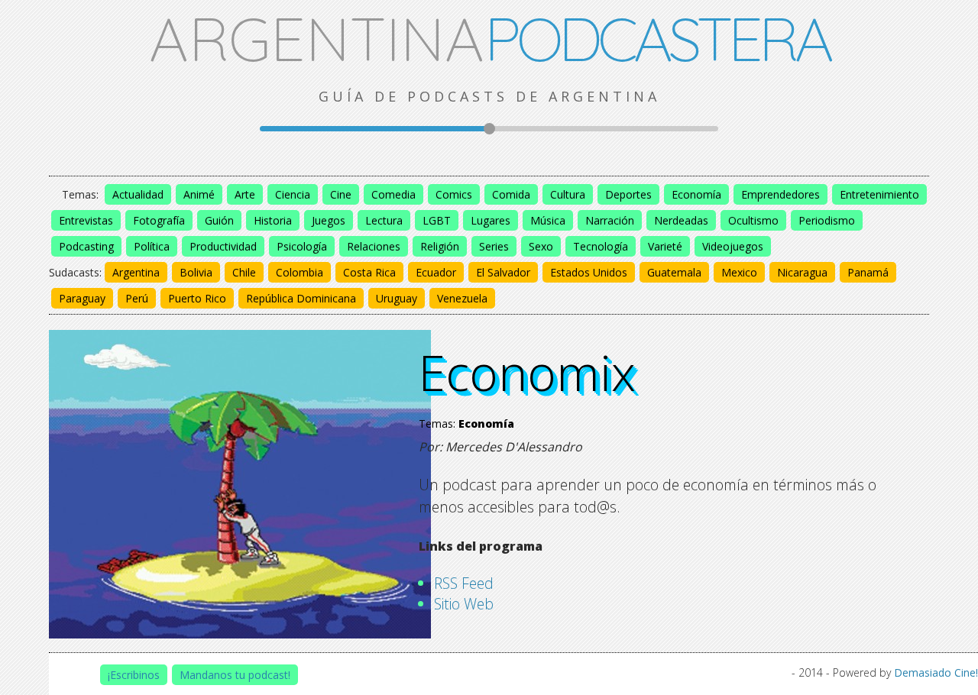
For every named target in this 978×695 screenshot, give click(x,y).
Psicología (302, 246)
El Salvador (503, 272)
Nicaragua (802, 272)
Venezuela (462, 298)
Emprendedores (780, 194)
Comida (511, 194)
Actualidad (138, 194)
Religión (439, 246)
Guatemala (674, 272)
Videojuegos (732, 246)
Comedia (393, 194)
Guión (219, 220)
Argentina (136, 272)
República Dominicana (301, 298)
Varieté (665, 246)
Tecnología (600, 246)
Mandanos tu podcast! (235, 675)
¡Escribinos (134, 675)
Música (547, 220)
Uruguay (396, 298)
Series (494, 246)
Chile (244, 272)
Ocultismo (753, 220)
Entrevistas (86, 220)
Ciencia (292, 194)
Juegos (328, 220)
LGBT (437, 220)
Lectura (384, 220)
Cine (340, 194)
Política (152, 246)
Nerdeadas (681, 220)
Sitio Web (464, 603)
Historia (273, 220)
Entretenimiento (879, 194)
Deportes (628, 194)
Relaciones (373, 246)
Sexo (541, 246)
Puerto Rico (197, 298)
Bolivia (196, 272)
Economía (696, 194)
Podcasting (86, 246)
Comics (454, 194)
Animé (199, 194)
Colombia (299, 272)
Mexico (739, 272)
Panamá (868, 272)
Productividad (223, 246)
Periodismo (826, 220)
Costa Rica (369, 272)
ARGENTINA (489, 38)
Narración (609, 220)
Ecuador (436, 272)
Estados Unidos (588, 272)
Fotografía (159, 220)
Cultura (567, 194)
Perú (136, 298)
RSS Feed (464, 583)
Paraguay (82, 298)
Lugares (490, 220)
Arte (245, 194)
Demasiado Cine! (936, 672)
